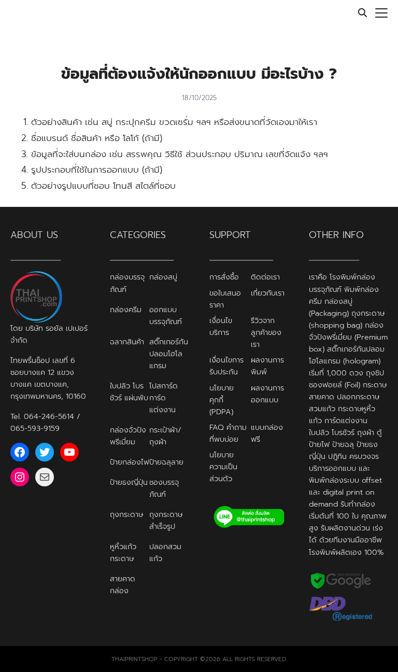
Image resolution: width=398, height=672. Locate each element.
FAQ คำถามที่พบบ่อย (228, 433)
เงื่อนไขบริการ (220, 326)
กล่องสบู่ (163, 277)
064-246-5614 (49, 416)
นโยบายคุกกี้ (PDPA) (221, 399)
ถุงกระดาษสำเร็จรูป (165, 520)
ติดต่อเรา (265, 277)
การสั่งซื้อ (224, 277)
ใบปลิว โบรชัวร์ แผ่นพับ (129, 391)
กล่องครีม (125, 309)
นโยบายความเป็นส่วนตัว (223, 466)
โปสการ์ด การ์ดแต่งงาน (163, 397)
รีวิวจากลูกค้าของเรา (266, 332)
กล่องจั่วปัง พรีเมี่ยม (128, 435)
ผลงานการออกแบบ (267, 393)
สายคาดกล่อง (122, 584)
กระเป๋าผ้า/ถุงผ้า (165, 435)
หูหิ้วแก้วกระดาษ (123, 552)
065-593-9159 (35, 428)
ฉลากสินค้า (127, 341)
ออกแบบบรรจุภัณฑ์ (165, 315)
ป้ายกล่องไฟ (129, 462)
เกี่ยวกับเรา (268, 293)
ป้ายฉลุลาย (166, 462)
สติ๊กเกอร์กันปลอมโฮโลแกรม (168, 353)
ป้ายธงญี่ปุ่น (129, 482)
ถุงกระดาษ (126, 514)
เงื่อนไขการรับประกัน (226, 365)
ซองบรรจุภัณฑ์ (164, 488)
